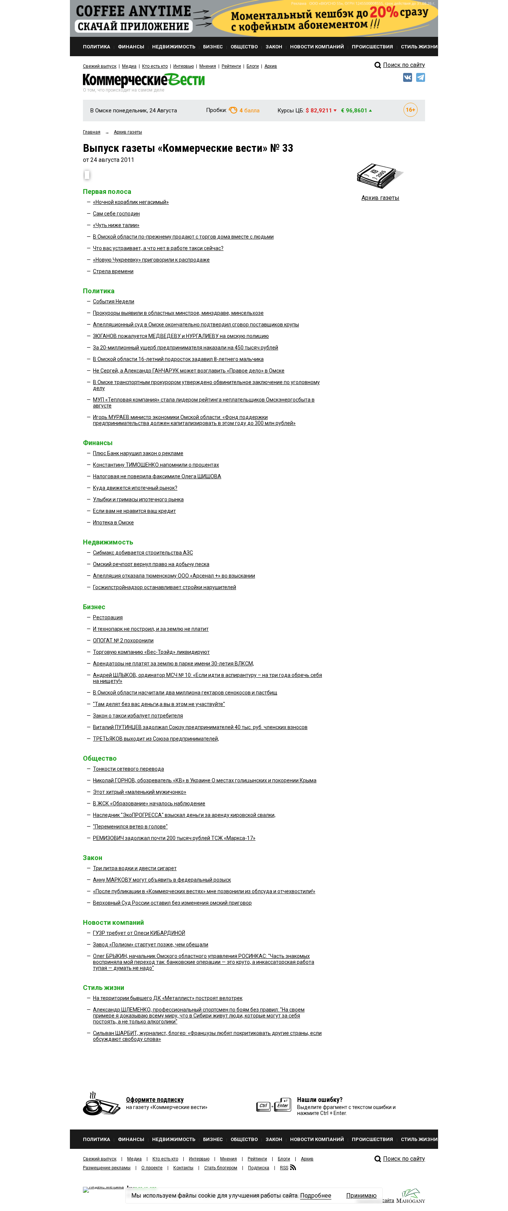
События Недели (113, 301)
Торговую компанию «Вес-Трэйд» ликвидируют (151, 652)
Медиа (129, 66)
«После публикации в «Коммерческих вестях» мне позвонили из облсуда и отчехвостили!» (204, 891)
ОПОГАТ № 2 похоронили (123, 640)
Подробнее (315, 1195)
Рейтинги (231, 66)
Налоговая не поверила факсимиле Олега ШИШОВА (157, 476)
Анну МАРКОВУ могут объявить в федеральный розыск (162, 880)
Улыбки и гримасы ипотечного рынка (138, 499)
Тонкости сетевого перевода (128, 769)
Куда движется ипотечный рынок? (135, 488)
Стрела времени (113, 271)
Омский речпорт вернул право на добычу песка (151, 564)
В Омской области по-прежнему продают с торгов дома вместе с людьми (183, 237)
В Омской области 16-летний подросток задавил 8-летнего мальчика (178, 359)
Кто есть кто (155, 66)
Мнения (207, 66)
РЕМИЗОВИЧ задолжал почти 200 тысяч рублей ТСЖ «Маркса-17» (174, 838)
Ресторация (108, 617)
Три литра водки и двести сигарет (135, 868)
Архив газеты (380, 197)
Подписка (258, 1167)
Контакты (183, 1167)
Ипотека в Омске (113, 522)
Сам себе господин (116, 214)
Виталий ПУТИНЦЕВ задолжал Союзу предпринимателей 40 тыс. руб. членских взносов (200, 727)
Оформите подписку (155, 1099)
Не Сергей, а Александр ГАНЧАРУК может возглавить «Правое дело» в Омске (188, 371)
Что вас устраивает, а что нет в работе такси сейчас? (158, 248)
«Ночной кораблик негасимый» (131, 202)
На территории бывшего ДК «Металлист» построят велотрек (167, 998)
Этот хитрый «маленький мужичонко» (139, 792)
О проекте (152, 1167)
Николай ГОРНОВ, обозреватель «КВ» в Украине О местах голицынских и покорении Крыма (204, 780)
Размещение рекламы (107, 1167)
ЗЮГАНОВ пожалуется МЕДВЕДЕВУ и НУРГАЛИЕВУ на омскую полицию (181, 336)
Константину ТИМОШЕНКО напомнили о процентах (156, 465)
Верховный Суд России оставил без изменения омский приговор (172, 903)
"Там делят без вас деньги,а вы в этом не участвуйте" (159, 704)
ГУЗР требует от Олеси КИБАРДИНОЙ (139, 933)
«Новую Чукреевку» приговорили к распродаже (151, 260)
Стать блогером (220, 1167)
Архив (270, 66)
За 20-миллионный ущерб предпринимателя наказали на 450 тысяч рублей (185, 348)
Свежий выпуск (99, 66)
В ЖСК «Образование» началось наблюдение (149, 803)
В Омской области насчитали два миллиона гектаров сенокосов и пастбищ (185, 693)
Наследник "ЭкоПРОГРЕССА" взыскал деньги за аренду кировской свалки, (184, 815)
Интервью (183, 66)
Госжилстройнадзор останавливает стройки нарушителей (164, 587)
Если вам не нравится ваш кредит (134, 511)
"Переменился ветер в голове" (130, 827)
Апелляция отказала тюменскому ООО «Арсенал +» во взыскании (174, 576)
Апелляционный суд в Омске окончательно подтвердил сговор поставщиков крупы (196, 324)
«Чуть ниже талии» (116, 225)
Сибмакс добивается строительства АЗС (143, 553)
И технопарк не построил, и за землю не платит (151, 629)
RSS (284, 1167)
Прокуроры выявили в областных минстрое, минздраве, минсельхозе (178, 313)
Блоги (253, 66)
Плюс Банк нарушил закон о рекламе (138, 453)
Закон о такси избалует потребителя (138, 716)
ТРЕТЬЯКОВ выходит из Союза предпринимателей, (156, 739)
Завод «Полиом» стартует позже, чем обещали (150, 945)
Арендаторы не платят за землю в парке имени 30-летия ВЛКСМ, (173, 664)
